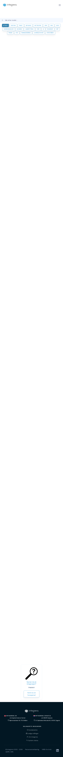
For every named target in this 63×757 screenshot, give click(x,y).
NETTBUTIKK (38, 25)
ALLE (6, 25)
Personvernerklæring (32, 749)
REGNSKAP (50, 29)
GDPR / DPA (9, 752)
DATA (57, 25)
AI (43, 29)
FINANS (10, 32)
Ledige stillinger (33, 733)
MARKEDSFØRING (26, 32)
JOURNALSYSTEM (38, 32)
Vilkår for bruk (46, 749)
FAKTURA (13, 25)
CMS (38, 29)
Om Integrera (33, 737)
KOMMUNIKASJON (8, 29)
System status (33, 740)
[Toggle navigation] (59, 5)
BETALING (28, 25)
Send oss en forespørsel (31, 694)
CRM (46, 25)
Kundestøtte (33, 730)
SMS (51, 25)
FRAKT (20, 25)
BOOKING (19, 29)
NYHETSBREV (50, 32)
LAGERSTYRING (29, 29)
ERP (57, 29)
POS (17, 32)
